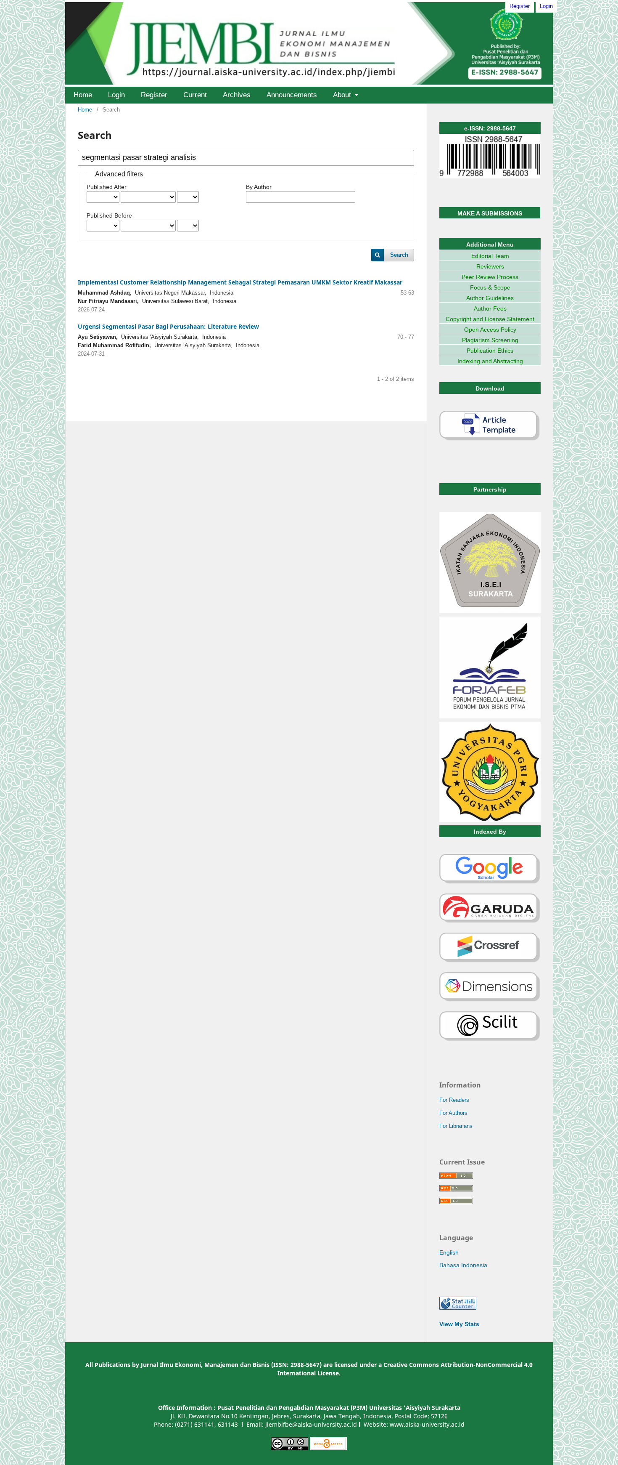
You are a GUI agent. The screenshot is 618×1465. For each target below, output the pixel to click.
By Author (259, 186)
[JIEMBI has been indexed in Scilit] (490, 1039)
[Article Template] (489, 439)
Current (195, 95)
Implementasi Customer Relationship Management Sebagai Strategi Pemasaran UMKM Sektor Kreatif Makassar (240, 282)
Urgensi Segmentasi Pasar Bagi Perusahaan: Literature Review (168, 326)
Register (154, 95)
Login (116, 95)
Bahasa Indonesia (463, 1265)
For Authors (453, 1113)
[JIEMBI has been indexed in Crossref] (490, 960)
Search (399, 255)
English (449, 1252)
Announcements (292, 95)
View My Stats (459, 1324)
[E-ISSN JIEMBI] (489, 176)
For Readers (454, 1100)
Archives (237, 95)
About (343, 95)
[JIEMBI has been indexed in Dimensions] (490, 1000)
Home (83, 95)
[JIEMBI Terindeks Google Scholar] (490, 882)
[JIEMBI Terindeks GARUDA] (490, 921)
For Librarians (456, 1126)
